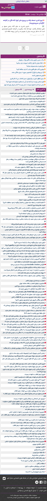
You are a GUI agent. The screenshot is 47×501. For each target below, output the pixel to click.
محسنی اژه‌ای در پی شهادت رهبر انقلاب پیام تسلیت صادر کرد (28, 423)
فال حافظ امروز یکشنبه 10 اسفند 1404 (34, 313)
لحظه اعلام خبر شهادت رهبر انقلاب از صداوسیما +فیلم (29, 377)
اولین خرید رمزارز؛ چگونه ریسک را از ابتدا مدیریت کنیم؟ (29, 242)
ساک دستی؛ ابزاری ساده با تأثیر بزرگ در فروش (31, 60)
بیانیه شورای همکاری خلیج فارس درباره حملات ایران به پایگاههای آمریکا (25, 245)
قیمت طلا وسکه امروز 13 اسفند (36, 205)
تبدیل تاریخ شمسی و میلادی (27, 490)
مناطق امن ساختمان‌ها (38, 455)
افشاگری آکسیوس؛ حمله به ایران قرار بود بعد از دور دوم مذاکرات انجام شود (24, 259)
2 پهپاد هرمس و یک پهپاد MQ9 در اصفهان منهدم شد (30, 167)
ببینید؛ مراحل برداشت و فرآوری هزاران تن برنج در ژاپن (30, 267)
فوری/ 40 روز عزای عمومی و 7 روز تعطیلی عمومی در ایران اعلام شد (26, 380)
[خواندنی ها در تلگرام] (36, 483)
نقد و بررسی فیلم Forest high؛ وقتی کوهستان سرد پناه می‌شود (26, 292)
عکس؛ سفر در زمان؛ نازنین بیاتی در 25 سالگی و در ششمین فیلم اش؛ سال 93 (23, 324)
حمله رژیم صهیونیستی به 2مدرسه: (35, 472)
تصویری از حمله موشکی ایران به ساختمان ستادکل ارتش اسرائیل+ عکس (24, 441)
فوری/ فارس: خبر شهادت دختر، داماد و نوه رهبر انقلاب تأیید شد (27, 364)
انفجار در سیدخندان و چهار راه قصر (35, 281)
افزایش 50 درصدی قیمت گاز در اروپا (35, 194)
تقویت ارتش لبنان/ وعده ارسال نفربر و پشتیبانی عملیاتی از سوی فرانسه (25, 114)
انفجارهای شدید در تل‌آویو (37, 151)
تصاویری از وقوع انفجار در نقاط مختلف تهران (31, 283)
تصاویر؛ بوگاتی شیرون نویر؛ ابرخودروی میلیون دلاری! (30, 300)
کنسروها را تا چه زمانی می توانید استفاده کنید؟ (32, 213)
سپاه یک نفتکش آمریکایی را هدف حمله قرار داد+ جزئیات (29, 128)
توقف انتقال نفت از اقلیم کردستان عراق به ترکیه (32, 186)
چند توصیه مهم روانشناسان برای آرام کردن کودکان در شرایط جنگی (27, 170)
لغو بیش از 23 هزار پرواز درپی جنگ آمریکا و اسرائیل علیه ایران (27, 143)
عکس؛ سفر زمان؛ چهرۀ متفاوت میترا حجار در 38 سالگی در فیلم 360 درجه (24, 366)
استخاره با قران (10, 488)
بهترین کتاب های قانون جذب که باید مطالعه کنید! (30, 69)
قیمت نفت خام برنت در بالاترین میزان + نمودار (32, 200)
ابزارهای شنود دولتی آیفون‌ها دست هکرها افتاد (32, 164)
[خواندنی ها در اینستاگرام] (45, 483)
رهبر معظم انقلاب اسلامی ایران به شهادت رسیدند (31, 458)
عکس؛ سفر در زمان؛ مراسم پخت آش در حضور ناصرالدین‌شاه (27, 224)
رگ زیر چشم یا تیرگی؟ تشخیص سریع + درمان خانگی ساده (28, 72)
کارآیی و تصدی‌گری (39, 450)
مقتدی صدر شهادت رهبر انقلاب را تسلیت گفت (32, 388)
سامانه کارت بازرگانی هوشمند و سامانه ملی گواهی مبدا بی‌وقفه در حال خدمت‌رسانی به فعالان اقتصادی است (26, 160)
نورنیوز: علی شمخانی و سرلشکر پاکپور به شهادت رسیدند (29, 399)
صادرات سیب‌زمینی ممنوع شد (36, 197)
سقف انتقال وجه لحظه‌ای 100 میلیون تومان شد (32, 289)
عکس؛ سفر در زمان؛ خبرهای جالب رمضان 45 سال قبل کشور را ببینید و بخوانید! (22, 235)
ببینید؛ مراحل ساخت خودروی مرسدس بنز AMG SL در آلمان (28, 297)
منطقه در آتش (41, 463)
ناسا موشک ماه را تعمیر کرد (37, 154)
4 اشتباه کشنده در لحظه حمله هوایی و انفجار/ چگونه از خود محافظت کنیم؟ (24, 202)
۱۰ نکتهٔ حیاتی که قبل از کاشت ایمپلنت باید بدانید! (30, 63)
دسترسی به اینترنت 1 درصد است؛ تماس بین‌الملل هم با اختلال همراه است (24, 270)
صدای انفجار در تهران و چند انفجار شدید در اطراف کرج (30, 262)
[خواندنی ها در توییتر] (4, 479)
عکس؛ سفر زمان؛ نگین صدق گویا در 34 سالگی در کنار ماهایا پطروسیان (25, 319)
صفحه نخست (41, 488)
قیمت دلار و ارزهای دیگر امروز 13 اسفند (34, 211)
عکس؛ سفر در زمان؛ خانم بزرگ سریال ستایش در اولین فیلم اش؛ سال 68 (24, 321)
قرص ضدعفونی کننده (38, 75)
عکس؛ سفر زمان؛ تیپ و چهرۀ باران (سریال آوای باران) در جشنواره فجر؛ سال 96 (23, 227)
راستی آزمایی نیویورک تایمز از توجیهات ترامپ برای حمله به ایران (27, 353)
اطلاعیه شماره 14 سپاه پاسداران (36, 175)
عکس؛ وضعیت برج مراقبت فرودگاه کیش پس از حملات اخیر (28, 120)
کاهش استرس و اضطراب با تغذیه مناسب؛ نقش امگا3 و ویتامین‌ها (26, 208)
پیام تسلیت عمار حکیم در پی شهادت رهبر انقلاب (31, 420)
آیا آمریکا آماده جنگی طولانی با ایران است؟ (33, 461)
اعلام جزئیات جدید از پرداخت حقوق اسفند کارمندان (30, 216)
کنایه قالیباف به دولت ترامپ (37, 101)
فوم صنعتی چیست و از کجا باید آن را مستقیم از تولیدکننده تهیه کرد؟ (25, 82)
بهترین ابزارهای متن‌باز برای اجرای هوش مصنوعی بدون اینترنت (27, 93)
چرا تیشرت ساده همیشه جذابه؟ (35, 66)
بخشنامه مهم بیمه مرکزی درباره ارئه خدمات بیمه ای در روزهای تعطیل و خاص (24, 251)
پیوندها (20, 488)
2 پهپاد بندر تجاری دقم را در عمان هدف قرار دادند (31, 273)
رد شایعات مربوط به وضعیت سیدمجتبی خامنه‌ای (31, 183)
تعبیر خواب (42, 490)
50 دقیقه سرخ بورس (39, 452)
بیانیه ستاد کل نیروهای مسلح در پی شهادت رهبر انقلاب (29, 391)
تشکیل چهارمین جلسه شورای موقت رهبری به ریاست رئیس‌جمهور (26, 117)
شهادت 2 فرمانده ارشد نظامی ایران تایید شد (32, 406)
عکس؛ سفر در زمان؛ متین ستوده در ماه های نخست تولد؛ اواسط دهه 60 (24, 135)
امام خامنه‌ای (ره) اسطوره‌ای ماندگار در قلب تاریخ (31, 191)
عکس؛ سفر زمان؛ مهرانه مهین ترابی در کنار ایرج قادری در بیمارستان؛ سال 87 (23, 356)
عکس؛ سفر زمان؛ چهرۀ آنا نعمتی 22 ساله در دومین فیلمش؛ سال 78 (25, 327)
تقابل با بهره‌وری (40, 447)
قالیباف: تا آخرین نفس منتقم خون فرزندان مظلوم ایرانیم (29, 189)
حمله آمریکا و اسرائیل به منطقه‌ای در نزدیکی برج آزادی (30, 286)
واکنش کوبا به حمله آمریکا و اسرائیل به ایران (32, 428)
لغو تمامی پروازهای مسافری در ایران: (35, 466)
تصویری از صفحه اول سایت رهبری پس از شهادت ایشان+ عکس (26, 412)
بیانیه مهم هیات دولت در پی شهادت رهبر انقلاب (31, 385)
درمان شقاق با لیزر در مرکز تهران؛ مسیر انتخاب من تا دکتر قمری (27, 79)
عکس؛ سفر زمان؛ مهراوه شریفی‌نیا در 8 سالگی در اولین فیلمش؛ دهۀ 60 (24, 330)
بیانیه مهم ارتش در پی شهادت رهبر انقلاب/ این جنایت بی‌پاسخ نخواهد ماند (23, 431)
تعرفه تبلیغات (30, 488)
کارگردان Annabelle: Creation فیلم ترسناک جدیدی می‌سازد (27, 264)
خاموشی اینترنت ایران (38, 469)
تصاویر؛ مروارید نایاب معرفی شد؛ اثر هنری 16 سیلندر (30, 294)
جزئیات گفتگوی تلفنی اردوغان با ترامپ (34, 345)
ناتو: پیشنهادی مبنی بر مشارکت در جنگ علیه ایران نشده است (28, 96)
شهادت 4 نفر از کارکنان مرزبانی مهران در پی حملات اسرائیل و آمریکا (26, 256)
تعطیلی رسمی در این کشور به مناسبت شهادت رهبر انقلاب (29, 425)
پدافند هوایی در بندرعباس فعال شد (35, 409)
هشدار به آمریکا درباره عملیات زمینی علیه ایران (32, 99)
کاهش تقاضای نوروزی (39, 444)
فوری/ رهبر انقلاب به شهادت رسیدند (35, 374)
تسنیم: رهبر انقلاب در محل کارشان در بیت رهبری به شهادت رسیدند (26, 383)
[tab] (41, 90)
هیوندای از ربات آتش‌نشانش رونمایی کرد (33, 157)
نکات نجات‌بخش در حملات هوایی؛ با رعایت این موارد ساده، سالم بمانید (25, 310)
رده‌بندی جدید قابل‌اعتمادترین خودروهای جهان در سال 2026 (28, 303)
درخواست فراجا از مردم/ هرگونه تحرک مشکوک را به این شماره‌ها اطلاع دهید (24, 253)
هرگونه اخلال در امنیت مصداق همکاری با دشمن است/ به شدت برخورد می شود (23, 248)
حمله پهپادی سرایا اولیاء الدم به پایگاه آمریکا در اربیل (30, 434)
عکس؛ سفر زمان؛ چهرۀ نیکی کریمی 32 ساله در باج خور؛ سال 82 (26, 343)
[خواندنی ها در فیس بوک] (41, 483)
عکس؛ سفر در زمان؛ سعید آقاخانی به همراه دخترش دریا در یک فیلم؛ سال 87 (23, 173)
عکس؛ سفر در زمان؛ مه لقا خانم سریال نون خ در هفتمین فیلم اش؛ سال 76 (24, 316)
